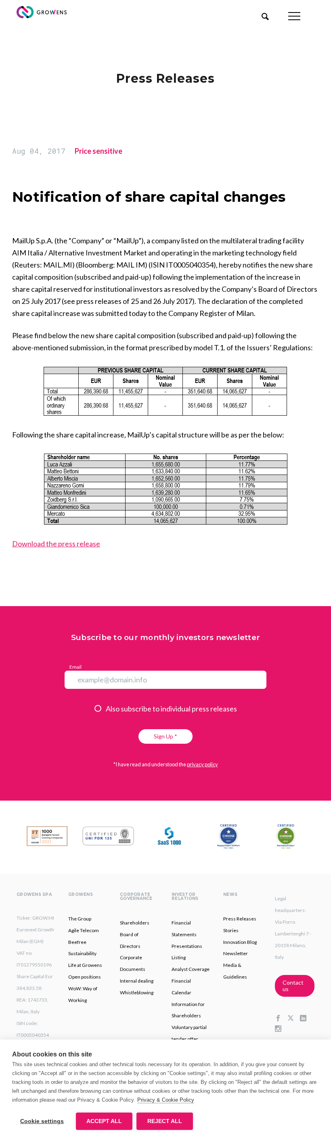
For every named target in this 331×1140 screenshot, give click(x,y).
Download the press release (56, 543)
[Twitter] (293, 1018)
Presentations (187, 946)
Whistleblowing (136, 992)
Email (75, 667)
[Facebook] (281, 1018)
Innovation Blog (240, 942)
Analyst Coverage (190, 969)
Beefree (77, 942)
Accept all (104, 1121)
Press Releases (239, 919)
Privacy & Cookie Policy (165, 1100)
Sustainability (82, 953)
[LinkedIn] (306, 1018)
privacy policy (202, 764)
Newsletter (235, 953)
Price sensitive (98, 150)
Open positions (84, 977)
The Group (79, 919)
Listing (179, 957)
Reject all (164, 1121)
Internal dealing (136, 981)
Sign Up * (165, 736)
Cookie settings (42, 1121)
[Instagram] (281, 1029)
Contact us (293, 985)
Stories (231, 930)
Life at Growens (85, 965)
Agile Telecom (83, 930)
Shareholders (134, 923)
